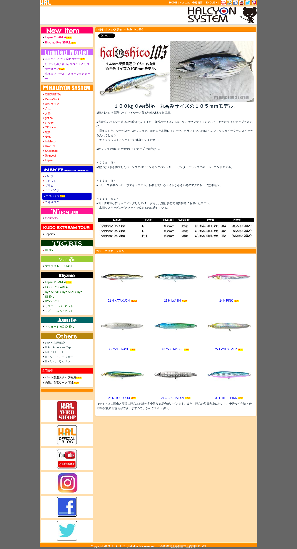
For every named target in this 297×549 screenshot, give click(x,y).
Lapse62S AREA (55, 37)
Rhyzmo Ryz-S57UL (58, 42)
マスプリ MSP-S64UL (59, 266)
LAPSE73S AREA (56, 287)
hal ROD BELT (54, 352)
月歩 (48, 113)
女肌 (48, 137)
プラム (49, 185)
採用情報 (47, 370)
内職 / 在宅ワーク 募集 (59, 382)
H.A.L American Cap (58, 347)
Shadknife (51, 150)
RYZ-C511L (52, 301)
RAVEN (50, 146)
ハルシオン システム (109, 29)
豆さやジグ (52, 202)
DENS (49, 250)
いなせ (49, 122)
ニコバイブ (52, 190)
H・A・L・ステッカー (59, 357)
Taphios (50, 234)
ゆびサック (52, 103)
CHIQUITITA (53, 94)
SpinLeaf (50, 155)
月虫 (48, 108)
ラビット (50, 181)
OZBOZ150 (52, 218)
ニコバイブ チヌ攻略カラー (62, 58)
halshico (50, 141)
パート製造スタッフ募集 (60, 377)
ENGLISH (211, 2)
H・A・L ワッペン (57, 361)
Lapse (49, 160)
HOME (173, 2)
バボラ (49, 176)
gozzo (49, 118)
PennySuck (52, 99)
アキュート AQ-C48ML (59, 326)
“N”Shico (50, 127)
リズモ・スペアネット (59, 310)
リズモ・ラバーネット (59, 306)
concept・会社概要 (191, 2)
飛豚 (48, 132)
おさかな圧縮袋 (55, 342)
